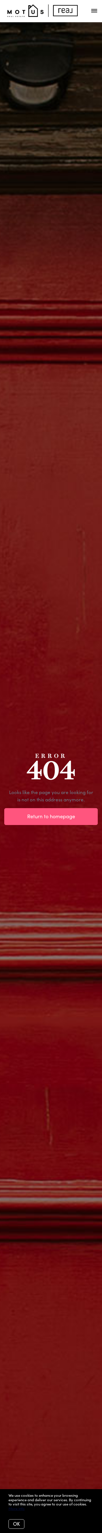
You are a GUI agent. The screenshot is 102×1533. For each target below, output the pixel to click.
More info (16, 1508)
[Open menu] (94, 10)
